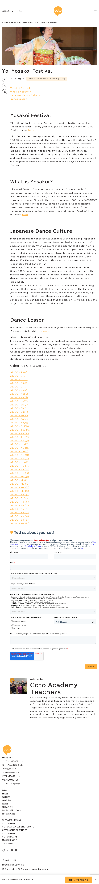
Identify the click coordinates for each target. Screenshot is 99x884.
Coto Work (9, 833)
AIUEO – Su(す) (19, 412)
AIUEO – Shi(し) (19, 408)
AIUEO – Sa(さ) (19, 405)
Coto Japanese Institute (18, 827)
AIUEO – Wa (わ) (19, 523)
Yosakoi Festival (20, 88)
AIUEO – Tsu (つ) (20, 430)
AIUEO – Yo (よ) (19, 520)
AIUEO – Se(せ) (19, 415)
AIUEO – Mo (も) (19, 491)
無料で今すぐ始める (79, 880)
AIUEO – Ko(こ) (19, 401)
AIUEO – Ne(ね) (19, 451)
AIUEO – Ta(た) (19, 423)
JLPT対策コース (9, 769)
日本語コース (7, 757)
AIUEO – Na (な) (19, 441)
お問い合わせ (7, 11)
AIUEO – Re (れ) (19, 505)
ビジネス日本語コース (11, 776)
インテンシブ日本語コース (12, 761)
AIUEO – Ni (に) (19, 444)
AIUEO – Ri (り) (19, 498)
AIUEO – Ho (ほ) (19, 473)
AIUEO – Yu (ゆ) (19, 516)
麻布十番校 (6, 800)
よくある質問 (7, 843)
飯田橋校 (6, 797)
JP (18, 11)
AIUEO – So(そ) (19, 419)
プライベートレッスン (10, 772)
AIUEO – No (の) (19, 455)
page (46, 331)
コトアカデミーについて (12, 820)
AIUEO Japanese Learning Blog (46, 79)
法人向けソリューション (11, 810)
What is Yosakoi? (20, 92)
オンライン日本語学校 (11, 784)
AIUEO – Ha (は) (19, 459)
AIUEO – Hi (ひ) (19, 462)
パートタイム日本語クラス (12, 765)
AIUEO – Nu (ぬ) (19, 448)
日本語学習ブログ (9, 840)
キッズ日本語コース (10, 780)
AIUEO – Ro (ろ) (19, 509)
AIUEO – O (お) (19, 387)
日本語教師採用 (8, 814)
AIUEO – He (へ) (19, 469)
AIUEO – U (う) (19, 379)
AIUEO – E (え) (18, 383)
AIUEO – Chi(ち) (19, 426)
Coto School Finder (14, 830)
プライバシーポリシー (10, 860)
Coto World (9, 823)
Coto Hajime (10, 837)
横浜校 (5, 804)
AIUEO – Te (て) (19, 433)
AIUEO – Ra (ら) (19, 495)
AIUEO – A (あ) (18, 372)
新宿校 (5, 794)
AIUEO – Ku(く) (19, 394)
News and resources (22, 22)
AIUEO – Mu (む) (19, 484)
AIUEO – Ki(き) (18, 390)
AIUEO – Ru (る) (19, 502)
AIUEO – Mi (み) (19, 480)
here (31, 130)
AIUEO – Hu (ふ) (19, 466)
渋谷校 (5, 790)
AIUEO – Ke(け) (19, 397)
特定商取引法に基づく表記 (13, 865)
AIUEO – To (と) (19, 437)
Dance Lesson (18, 99)
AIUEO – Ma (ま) (19, 477)
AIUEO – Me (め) (19, 487)
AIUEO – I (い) (18, 376)
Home (5, 22)
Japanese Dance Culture (25, 95)
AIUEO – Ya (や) (19, 513)
